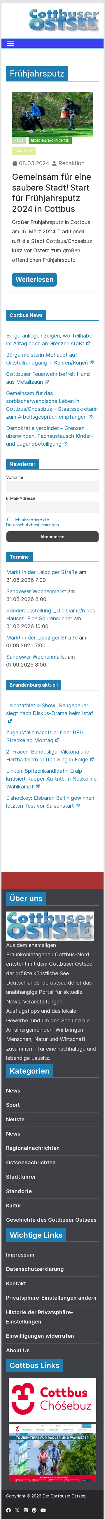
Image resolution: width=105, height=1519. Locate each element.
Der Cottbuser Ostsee (64, 1495)
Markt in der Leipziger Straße (42, 572)
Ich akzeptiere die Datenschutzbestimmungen (32, 522)
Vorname (14, 477)
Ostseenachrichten (31, 1162)
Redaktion (71, 163)
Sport (13, 1105)
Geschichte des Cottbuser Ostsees (51, 1220)
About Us (18, 1350)
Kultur (13, 1205)
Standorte (23, 151)
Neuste (15, 1119)
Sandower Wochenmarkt (36, 591)
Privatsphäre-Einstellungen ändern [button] (51, 1298)
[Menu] (10, 43)
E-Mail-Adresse (20, 498)
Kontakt (16, 1283)
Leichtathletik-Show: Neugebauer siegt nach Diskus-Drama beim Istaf (49, 709)
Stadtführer (21, 1177)
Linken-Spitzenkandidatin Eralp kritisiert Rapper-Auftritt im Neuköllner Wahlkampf (52, 779)
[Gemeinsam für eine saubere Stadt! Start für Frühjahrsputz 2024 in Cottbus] (52, 114)
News (18, 140)
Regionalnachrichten (50, 140)
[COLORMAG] (50, 916)
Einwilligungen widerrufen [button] (40, 1336)
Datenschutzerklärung (35, 1269)
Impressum (20, 1255)
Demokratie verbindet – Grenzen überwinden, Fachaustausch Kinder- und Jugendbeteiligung (49, 436)
